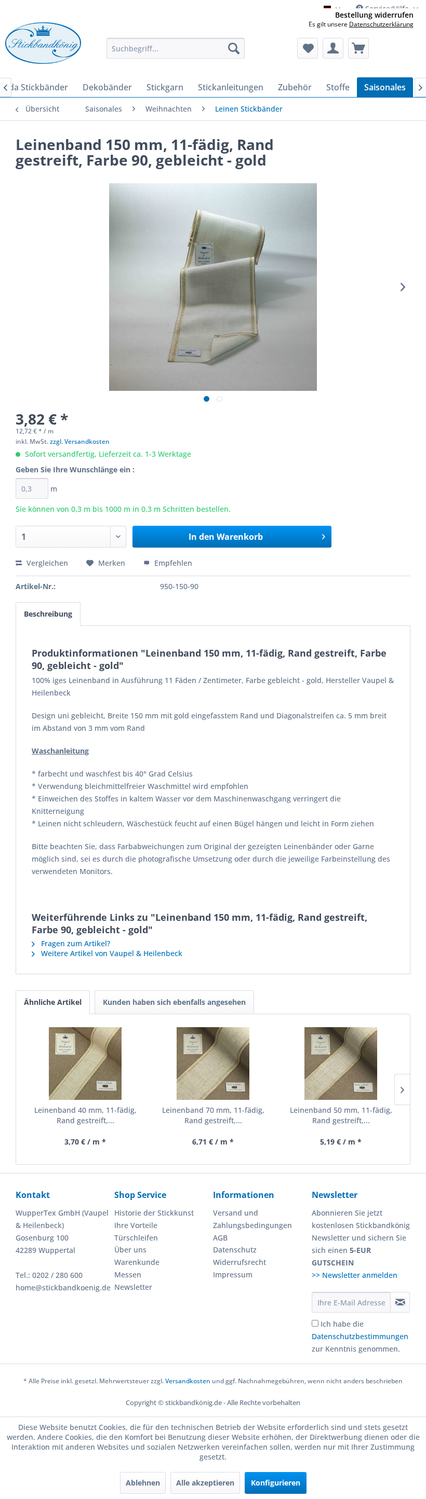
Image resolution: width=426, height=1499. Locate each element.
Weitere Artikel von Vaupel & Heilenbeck (110, 953)
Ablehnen (143, 1483)
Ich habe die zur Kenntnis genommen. (360, 1336)
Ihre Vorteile (135, 1225)
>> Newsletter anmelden (354, 1275)
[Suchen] (234, 48)
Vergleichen (46, 563)
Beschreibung (48, 614)
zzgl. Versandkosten (80, 441)
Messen (127, 1274)
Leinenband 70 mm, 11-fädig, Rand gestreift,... (213, 1115)
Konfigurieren (275, 1483)
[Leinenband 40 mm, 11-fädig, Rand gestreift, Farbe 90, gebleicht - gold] (85, 1063)
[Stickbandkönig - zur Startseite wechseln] (43, 47)
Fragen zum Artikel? (74, 943)
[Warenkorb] (358, 48)
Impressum (232, 1274)
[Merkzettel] (307, 48)
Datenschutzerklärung (381, 24)
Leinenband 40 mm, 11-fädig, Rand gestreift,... (85, 1115)
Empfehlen (172, 563)
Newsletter (133, 1287)
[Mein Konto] (333, 48)
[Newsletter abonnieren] (400, 1302)
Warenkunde (136, 1262)
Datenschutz (235, 1250)
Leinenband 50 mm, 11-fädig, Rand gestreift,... (341, 1115)
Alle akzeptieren (205, 1483)
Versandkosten (187, 1381)
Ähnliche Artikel (53, 1002)
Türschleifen (136, 1238)
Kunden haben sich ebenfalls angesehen (174, 1002)
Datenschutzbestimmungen (360, 1336)
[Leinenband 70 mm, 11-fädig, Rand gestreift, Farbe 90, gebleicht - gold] (213, 1063)
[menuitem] (175, 48)
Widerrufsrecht (239, 1262)
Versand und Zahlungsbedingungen (252, 1219)
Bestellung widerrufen (374, 15)
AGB (220, 1238)
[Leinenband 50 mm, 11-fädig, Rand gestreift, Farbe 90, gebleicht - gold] (341, 1063)
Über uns (130, 1250)
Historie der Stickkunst (154, 1213)
